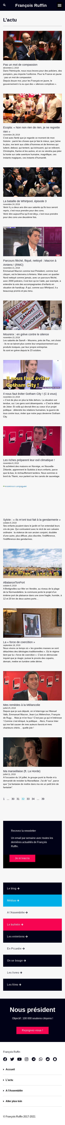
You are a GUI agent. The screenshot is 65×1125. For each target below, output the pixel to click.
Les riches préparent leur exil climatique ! (29, 460)
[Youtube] (19, 1059)
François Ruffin (31, 5)
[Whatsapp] (41, 1059)
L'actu (9, 1080)
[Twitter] (12, 1059)
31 (18, 799)
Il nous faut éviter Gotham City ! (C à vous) (30, 393)
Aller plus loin (14, 1101)
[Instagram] (26, 1059)
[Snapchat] (55, 1059)
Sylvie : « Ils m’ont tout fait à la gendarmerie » (32, 519)
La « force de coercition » (19, 642)
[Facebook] (5, 1059)
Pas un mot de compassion (20, 64)
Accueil (10, 1069)
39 (42, 799)
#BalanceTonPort (14, 582)
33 (28, 799)
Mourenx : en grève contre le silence (26, 334)
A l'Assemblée (14, 1090)
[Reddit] (48, 1059)
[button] (60, 5)
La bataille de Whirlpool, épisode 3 (25, 201)
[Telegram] (33, 1059)
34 (33, 799)
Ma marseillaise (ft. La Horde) (21, 771)
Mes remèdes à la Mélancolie (21, 705)
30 (13, 799)
